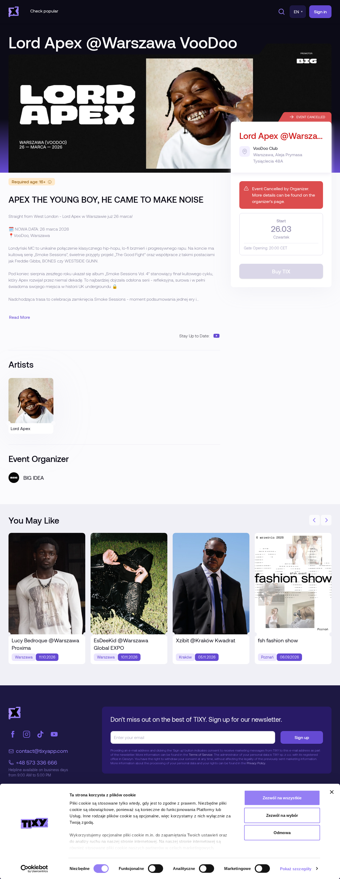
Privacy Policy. (256, 763)
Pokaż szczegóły (296, 868)
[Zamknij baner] (332, 792)
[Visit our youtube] (216, 335)
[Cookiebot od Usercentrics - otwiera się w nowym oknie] (34, 869)
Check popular (44, 10)
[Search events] (280, 11)
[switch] (155, 868)
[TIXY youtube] (54, 734)
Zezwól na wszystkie (282, 798)
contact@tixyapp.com (42, 751)
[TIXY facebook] (12, 734)
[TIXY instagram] (26, 734)
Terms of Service (200, 754)
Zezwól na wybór (282, 815)
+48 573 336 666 (36, 762)
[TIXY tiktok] (40, 734)
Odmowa (282, 832)
